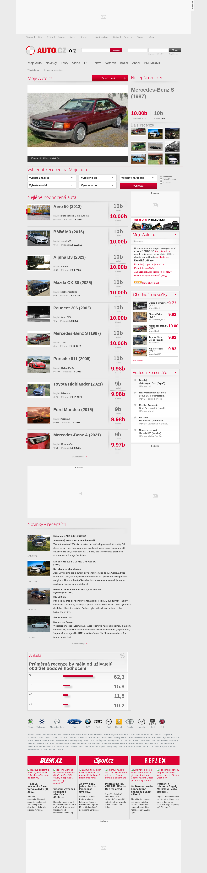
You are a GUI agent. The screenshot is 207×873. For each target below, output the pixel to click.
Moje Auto (35, 63)
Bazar (124, 63)
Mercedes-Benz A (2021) (77, 435)
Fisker (104, 737)
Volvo (43, 749)
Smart (94, 746)
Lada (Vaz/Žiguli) (97, 740)
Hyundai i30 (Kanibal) (150, 433)
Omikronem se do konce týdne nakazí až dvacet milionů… (142, 790)
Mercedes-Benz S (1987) (77, 333)
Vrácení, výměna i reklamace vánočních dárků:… (64, 793)
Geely (117, 737)
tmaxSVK (66, 317)
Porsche (168, 743)
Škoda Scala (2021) (63, 617)
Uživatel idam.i (146, 411)
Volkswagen (42, 727)
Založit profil (108, 78)
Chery (148, 734)
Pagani (130, 743)
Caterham (139, 734)
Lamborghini (112, 740)
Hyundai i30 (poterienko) (151, 420)
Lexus (142, 740)
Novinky (51, 63)
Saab (66, 746)
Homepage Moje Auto (53, 70)
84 (57, 397)
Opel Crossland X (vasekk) (152, 408)
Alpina (58, 734)
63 (57, 245)
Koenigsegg (76, 740)
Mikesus (66, 393)
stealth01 (66, 241)
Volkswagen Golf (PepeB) (152, 383)
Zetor (59, 749)
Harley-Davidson (136, 737)
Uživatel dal (145, 386)
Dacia (39, 737)
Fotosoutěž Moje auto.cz (75, 216)
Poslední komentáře (153, 372)
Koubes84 (66, 444)
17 (57, 270)
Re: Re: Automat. (148, 405)
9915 (58, 372)
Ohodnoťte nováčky (152, 294)
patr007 (158, 354)
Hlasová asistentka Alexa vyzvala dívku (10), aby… (38, 787)
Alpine (66, 734)
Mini (78, 743)
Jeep (51, 740)
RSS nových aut (150, 283)
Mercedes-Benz (57, 727)
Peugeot (139, 743)
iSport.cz (61, 37)
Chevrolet (157, 734)
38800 (58, 219)
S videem (166, 182)
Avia (91, 734)
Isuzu (30, 740)
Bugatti (113, 734)
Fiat (162, 727)
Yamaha (51, 749)
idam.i (157, 308)
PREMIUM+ (152, 63)
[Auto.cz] (46, 54)
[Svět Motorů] (171, 63)
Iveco (37, 740)
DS (78, 737)
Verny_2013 (160, 320)
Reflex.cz (128, 37)
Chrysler (166, 734)
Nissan (116, 743)
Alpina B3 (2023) (69, 257)
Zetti (63, 342)
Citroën (31, 737)
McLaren (50, 743)
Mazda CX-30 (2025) (72, 282)
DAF (55, 737)
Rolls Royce (49, 746)
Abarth (31, 734)
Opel (109, 727)
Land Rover (133, 740)
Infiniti (175, 737)
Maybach (32, 743)
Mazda (142, 727)
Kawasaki (60, 740)
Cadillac (129, 734)
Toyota (130, 727)
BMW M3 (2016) (68, 232)
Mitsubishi (86, 743)
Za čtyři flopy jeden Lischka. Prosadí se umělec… (88, 787)
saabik (65, 266)
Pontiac (160, 743)
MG (73, 743)
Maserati (172, 740)
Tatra (150, 746)
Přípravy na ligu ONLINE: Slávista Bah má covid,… (115, 786)
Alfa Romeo (48, 734)
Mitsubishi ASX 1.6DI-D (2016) (69, 536)
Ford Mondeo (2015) (73, 409)
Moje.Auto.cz (144, 234)
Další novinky (78, 644)
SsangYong (112, 746)
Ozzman (65, 419)
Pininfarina (150, 743)
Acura (38, 734)
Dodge (72, 737)
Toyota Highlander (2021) (78, 384)
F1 (86, 63)
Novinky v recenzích (46, 524)
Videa (76, 63)
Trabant (172, 746)
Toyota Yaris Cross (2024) (156, 338)
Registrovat (173, 54)
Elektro (96, 63)
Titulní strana (33, 70)
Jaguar (44, 740)
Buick (121, 734)
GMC (124, 737)
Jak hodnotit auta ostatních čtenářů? (153, 272)
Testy (64, 63)
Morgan (96, 743)
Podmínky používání (144, 268)
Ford (74, 727)
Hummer (157, 737)
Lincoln (150, 740)
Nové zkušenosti (148, 430)
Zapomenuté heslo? (156, 54)
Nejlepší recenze (169, 179)
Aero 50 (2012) (67, 206)
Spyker (102, 746)
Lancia (123, 740)
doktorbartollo (69, 292)
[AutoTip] (178, 63)
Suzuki (130, 746)
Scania (74, 746)
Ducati (84, 737)
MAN (164, 740)
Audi (98, 727)
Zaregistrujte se (163, 251)
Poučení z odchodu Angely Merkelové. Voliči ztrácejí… (167, 787)
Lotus (158, 740)
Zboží (136, 63)
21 (57, 448)
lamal (157, 343)
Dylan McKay (68, 368)
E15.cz (50, 37)
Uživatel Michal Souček (151, 436)
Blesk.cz (29, 37)
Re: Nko (143, 417)
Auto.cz (73, 37)
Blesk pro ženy (101, 37)
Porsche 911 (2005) (72, 358)
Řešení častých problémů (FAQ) (150, 275)
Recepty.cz (86, 37)
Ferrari (92, 737)
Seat (153, 727)
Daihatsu (63, 737)
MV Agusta (106, 743)
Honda (149, 737)
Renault (118, 727)
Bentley (98, 734)
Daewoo (47, 737)
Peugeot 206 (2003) (72, 308)
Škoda (30, 727)
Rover (59, 746)
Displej (143, 380)
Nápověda (138, 241)
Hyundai (166, 737)
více (151, 37)
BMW (88, 727)
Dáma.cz (140, 37)
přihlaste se (162, 257)
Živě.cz (116, 37)
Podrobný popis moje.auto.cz (149, 264)
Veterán (110, 63)
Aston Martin (76, 734)
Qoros (30, 746)
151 (57, 422)
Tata (145, 746)
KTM (86, 740)
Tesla (157, 746)
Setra (87, 746)
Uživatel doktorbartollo (150, 399)
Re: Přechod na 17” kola (152, 393)
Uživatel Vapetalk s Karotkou (153, 424)
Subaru (122, 746)
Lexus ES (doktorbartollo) (152, 396)
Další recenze (78, 457)
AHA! (40, 37)
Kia (67, 740)
